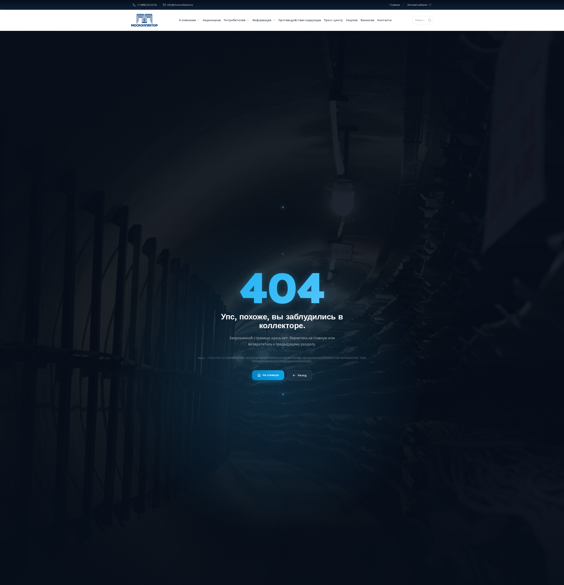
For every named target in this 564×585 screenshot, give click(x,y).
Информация (261, 20)
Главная (395, 5)
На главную (271, 375)
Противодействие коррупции (299, 20)
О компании (187, 20)
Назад (302, 375)
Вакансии (367, 20)
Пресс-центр (333, 20)
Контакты (384, 20)
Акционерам (212, 20)
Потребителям (234, 20)
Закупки (352, 20)
